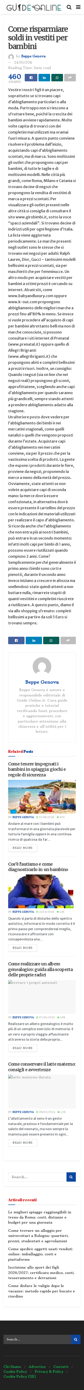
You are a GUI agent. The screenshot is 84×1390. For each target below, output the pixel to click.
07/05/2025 (46, 1017)
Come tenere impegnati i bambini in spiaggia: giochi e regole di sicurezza (37, 769)
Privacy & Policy (49, 1371)
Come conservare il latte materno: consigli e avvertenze (42, 1066)
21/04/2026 (46, 911)
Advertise (37, 1367)
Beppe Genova (33, 56)
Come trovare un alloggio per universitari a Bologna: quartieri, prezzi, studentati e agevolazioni (38, 1235)
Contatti (60, 1367)
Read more (23, 848)
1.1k (61, 911)
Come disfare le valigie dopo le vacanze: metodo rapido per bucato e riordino (41, 1291)
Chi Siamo (12, 1367)
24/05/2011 (23, 62)
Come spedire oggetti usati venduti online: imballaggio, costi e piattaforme (40, 1254)
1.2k (63, 1112)
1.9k (62, 1017)
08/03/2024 (46, 1112)
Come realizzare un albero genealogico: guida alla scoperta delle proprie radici (40, 969)
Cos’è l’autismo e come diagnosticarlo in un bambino (38, 866)
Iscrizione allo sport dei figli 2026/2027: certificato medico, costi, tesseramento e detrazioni (41, 1272)
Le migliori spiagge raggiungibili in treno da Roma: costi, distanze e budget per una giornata (39, 1217)
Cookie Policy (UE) (20, 1376)
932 (62, 817)
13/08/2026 (46, 817)
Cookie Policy (15, 1371)
